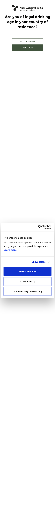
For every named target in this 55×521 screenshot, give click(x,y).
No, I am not (27, 41)
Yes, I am (27, 47)
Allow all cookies (27, 271)
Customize (25, 281)
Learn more (10, 250)
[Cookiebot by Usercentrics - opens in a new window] (38, 227)
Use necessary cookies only (27, 291)
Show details (39, 261)
